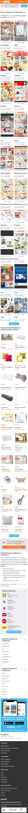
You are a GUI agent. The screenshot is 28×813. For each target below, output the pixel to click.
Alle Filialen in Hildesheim (14, 631)
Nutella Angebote (5, 761)
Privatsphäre (4, 782)
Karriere (3, 795)
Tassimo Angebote (5, 759)
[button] (26, 1)
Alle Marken (4, 753)
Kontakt (3, 793)
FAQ (2, 772)
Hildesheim (11, 736)
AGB (2, 775)
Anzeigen (24, 9)
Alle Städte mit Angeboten (8, 766)
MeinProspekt (4, 736)
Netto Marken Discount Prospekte (9, 748)
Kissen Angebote (21, 584)
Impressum (3, 777)
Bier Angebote (4, 764)
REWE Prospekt (5, 746)
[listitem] (7, 340)
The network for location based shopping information (11, 805)
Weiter (24, 5)
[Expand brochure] (7, 31)
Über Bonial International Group (9, 788)
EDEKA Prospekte (5, 750)
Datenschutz (4, 779)
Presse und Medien (6, 790)
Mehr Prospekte (14, 323)
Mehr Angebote (14, 535)
